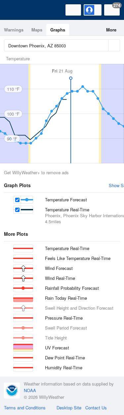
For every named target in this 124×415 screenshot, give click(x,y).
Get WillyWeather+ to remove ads (36, 172)
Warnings (13, 29)
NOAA (30, 390)
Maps (36, 29)
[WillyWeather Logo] (15, 10)
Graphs (57, 29)
